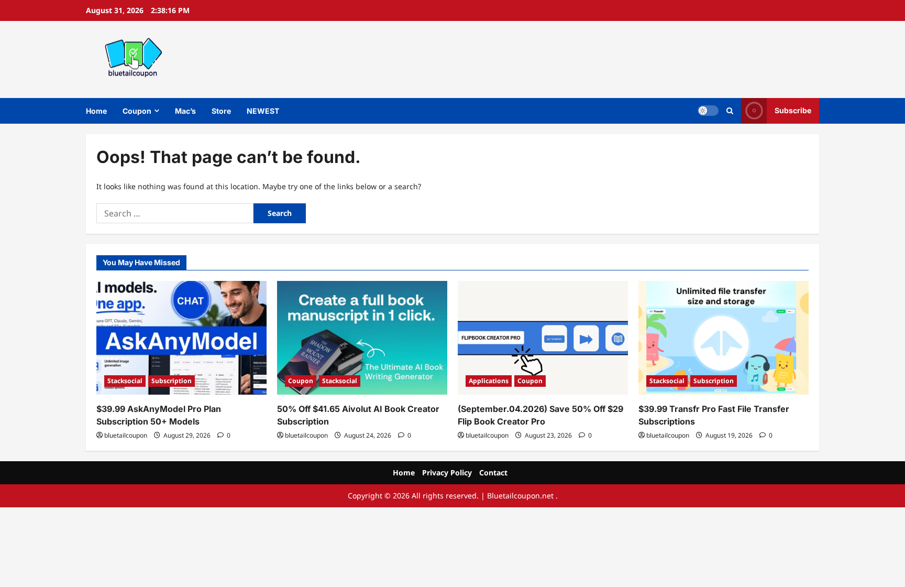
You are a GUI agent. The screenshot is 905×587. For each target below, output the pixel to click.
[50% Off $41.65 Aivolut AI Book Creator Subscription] (362, 338)
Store (221, 110)
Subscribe (793, 110)
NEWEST (263, 110)
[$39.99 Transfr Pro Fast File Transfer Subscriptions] (723, 338)
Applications (489, 380)
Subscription (171, 380)
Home (96, 110)
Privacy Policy (447, 472)
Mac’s (185, 110)
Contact (493, 472)
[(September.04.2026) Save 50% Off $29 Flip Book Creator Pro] (543, 338)
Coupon (137, 110)
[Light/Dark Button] (708, 110)
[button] (729, 111)
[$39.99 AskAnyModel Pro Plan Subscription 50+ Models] (181, 338)
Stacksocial (124, 380)
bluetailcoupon (125, 435)
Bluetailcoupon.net (520, 496)
